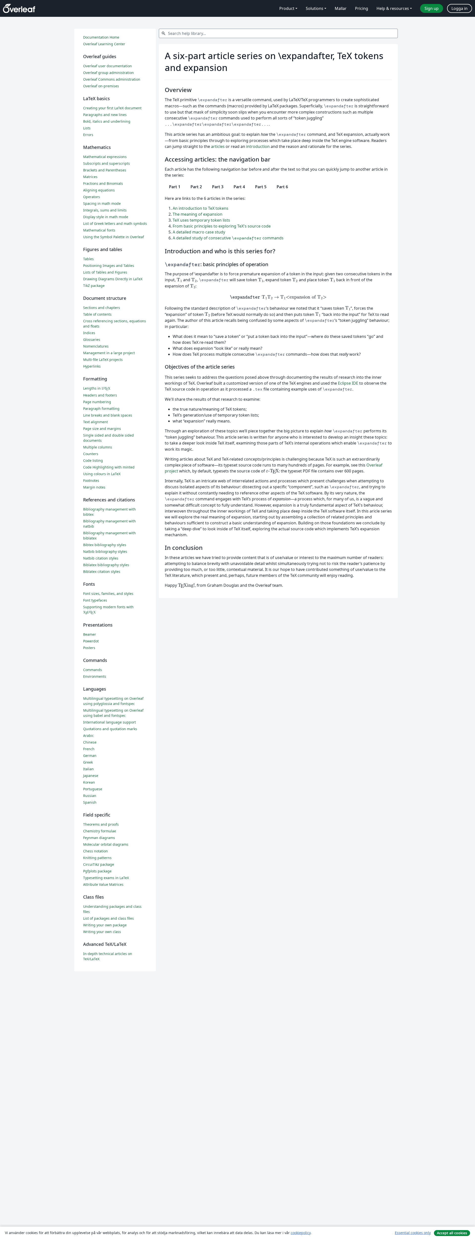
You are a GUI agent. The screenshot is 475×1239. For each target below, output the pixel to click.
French (89, 749)
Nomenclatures (96, 346)
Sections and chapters (101, 307)
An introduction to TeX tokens (200, 208)
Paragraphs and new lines (105, 114)
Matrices (90, 176)
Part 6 (282, 186)
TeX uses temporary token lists (201, 220)
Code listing (93, 460)
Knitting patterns (97, 857)
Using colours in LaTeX (101, 473)
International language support (109, 722)
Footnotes (91, 480)
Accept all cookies (452, 1233)
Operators (91, 196)
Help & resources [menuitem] (393, 8)
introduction (258, 146)
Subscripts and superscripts (106, 163)
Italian (88, 769)
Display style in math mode (105, 216)
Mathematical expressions (105, 156)
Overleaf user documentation (107, 66)
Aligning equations (99, 190)
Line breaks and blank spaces (107, 415)
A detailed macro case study (199, 232)
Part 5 (260, 186)
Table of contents (97, 314)
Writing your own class (102, 931)
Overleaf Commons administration (111, 79)
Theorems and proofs (101, 824)
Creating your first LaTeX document (112, 108)
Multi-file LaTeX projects (103, 359)
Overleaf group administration (108, 72)
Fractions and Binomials (103, 183)
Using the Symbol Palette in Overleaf (113, 236)
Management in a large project (109, 353)
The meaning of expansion (197, 214)
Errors (88, 134)
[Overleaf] (19, 8)
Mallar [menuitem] (341, 8)
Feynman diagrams (99, 837)
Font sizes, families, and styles (108, 593)
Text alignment (95, 422)
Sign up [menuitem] (432, 8)
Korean (89, 782)
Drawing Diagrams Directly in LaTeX (112, 279)
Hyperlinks (92, 366)
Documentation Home (101, 37)
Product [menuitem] (286, 8)
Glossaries (91, 339)
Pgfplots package (97, 871)
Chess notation (95, 851)
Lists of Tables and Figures (105, 272)
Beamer (89, 634)
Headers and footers (100, 395)
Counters (90, 453)
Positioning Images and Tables (108, 265)
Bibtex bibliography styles (104, 544)
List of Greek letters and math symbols (115, 223)
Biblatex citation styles (101, 571)
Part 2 (196, 186)
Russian (89, 795)
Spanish (89, 802)
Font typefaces (95, 600)
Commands (92, 669)
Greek (88, 762)
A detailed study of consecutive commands (228, 238)
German (89, 755)
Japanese (90, 775)
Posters (89, 647)
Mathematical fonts (99, 230)
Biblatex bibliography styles (106, 564)
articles (218, 146)
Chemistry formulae (99, 831)
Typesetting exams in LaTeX (106, 877)
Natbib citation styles (100, 558)
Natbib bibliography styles (105, 551)
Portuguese (92, 789)
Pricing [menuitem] (361, 8)
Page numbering (97, 401)
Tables (88, 259)
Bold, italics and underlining (106, 121)
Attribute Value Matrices (103, 884)
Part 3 (217, 186)
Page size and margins (102, 428)
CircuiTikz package (98, 864)
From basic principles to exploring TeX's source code (222, 226)
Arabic (88, 735)
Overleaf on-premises (101, 86)
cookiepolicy (300, 1232)
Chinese (89, 742)
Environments (94, 676)
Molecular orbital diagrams (105, 844)
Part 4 (239, 186)
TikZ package (94, 285)
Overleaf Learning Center (104, 44)
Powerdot (91, 641)
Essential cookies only (413, 1232)
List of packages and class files (108, 918)
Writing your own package (105, 925)
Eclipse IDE (348, 383)
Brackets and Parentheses (104, 170)
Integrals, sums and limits (105, 210)
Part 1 (174, 186)
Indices (89, 332)
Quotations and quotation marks (110, 728)
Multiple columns (97, 447)
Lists (87, 128)
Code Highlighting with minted (109, 467)
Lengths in (96, 388)
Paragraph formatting (101, 408)
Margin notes (94, 487)
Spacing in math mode (102, 203)
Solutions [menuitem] (314, 8)
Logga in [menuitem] (459, 8)
